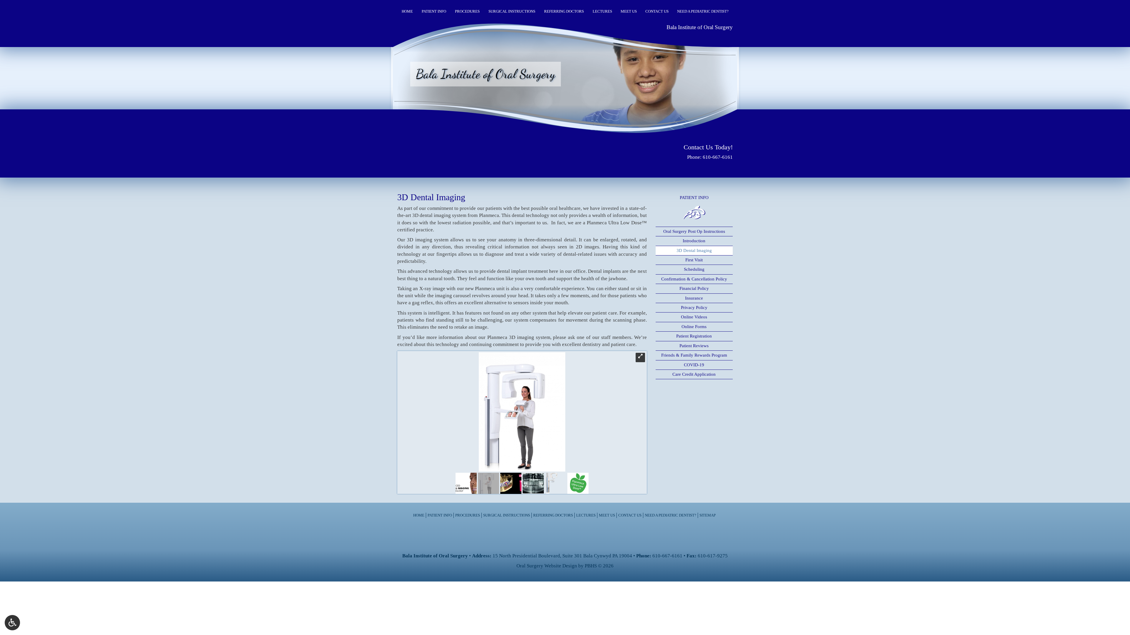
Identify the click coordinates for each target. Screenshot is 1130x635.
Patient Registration (694, 336)
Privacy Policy (694, 307)
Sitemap (707, 515)
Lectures (602, 11)
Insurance (694, 298)
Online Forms (694, 326)
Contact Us (657, 11)
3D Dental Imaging (694, 250)
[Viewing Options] (12, 623)
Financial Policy (694, 288)
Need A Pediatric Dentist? (703, 11)
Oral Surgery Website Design (546, 566)
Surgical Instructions (511, 11)
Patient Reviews (694, 345)
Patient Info (434, 11)
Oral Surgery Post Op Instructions (694, 231)
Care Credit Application (694, 374)
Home (407, 11)
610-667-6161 (718, 157)
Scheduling (694, 269)
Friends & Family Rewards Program (694, 355)
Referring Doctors (564, 11)
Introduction (694, 240)
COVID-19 (694, 364)
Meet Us (629, 11)
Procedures (467, 11)
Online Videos (694, 317)
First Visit (694, 260)
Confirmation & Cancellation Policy (694, 279)
